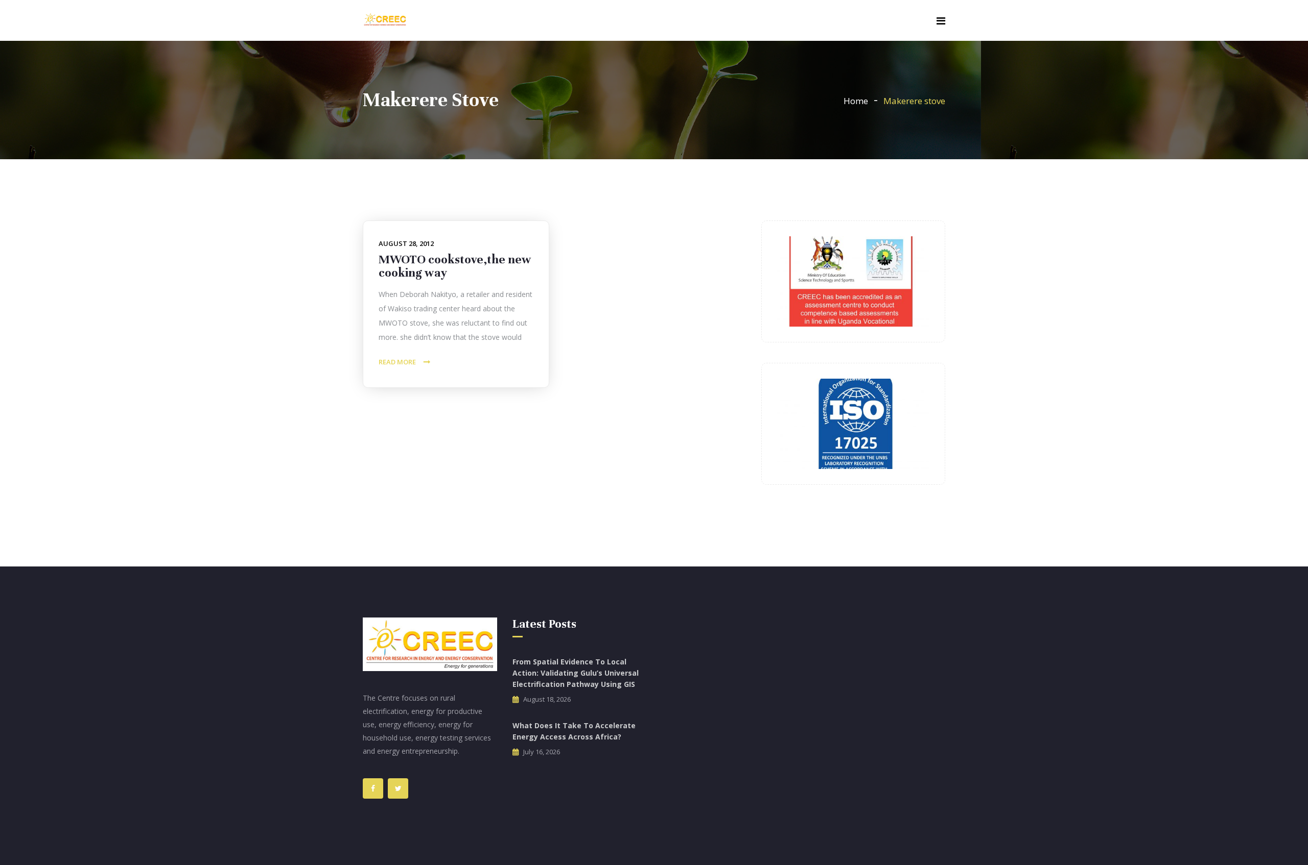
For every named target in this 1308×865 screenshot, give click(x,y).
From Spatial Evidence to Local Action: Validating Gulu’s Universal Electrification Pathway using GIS (575, 673)
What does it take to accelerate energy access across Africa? (574, 731)
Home (856, 101)
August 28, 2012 (406, 243)
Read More (397, 361)
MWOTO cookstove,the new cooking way (455, 266)
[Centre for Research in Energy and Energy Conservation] (385, 20)
